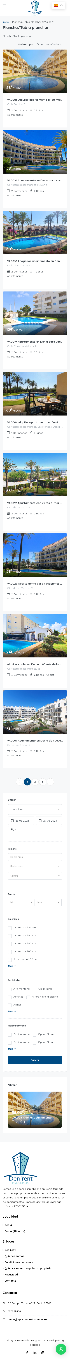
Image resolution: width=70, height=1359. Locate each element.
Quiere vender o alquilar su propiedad (28, 1268)
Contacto (10, 1280)
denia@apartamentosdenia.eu (27, 1319)
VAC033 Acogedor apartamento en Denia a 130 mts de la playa (35, 261)
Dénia (8, 1225)
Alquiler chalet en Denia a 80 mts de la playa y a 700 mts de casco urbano (35, 664)
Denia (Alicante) (14, 1231)
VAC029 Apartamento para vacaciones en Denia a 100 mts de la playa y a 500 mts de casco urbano (35, 583)
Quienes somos (14, 1256)
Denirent (10, 1250)
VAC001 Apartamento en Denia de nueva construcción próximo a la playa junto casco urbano (35, 740)
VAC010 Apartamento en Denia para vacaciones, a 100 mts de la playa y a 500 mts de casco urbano (35, 180)
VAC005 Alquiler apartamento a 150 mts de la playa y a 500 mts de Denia (35, 99)
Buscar (35, 1060)
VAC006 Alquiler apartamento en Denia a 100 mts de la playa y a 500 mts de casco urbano (35, 422)
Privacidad (11, 1274)
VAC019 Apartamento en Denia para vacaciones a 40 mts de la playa (35, 341)
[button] (12, 966)
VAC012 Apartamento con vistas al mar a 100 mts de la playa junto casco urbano (35, 503)
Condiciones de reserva (19, 1262)
